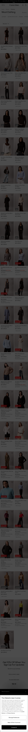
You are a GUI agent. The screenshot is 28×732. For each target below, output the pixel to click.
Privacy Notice (11, 713)
